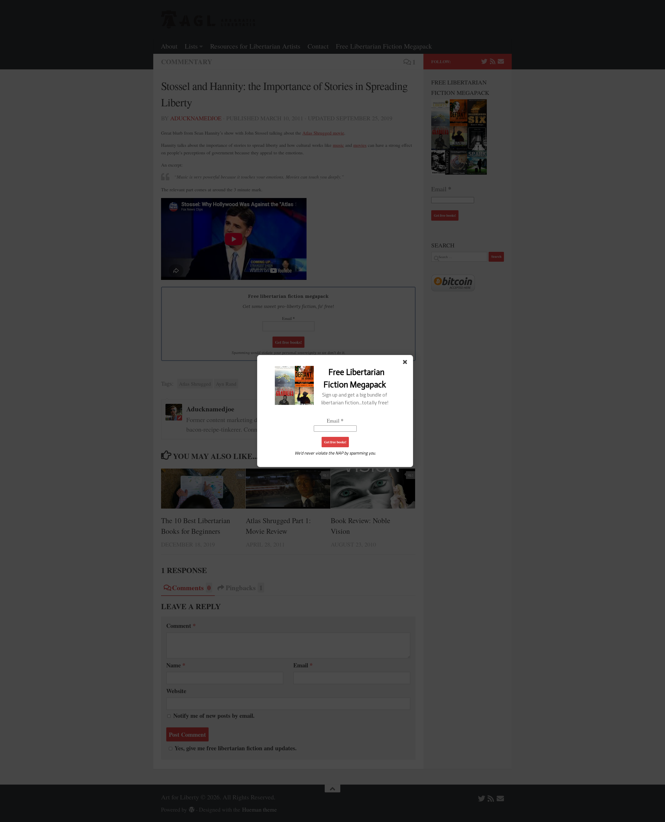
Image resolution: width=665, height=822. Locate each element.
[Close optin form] (406, 363)
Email (335, 420)
